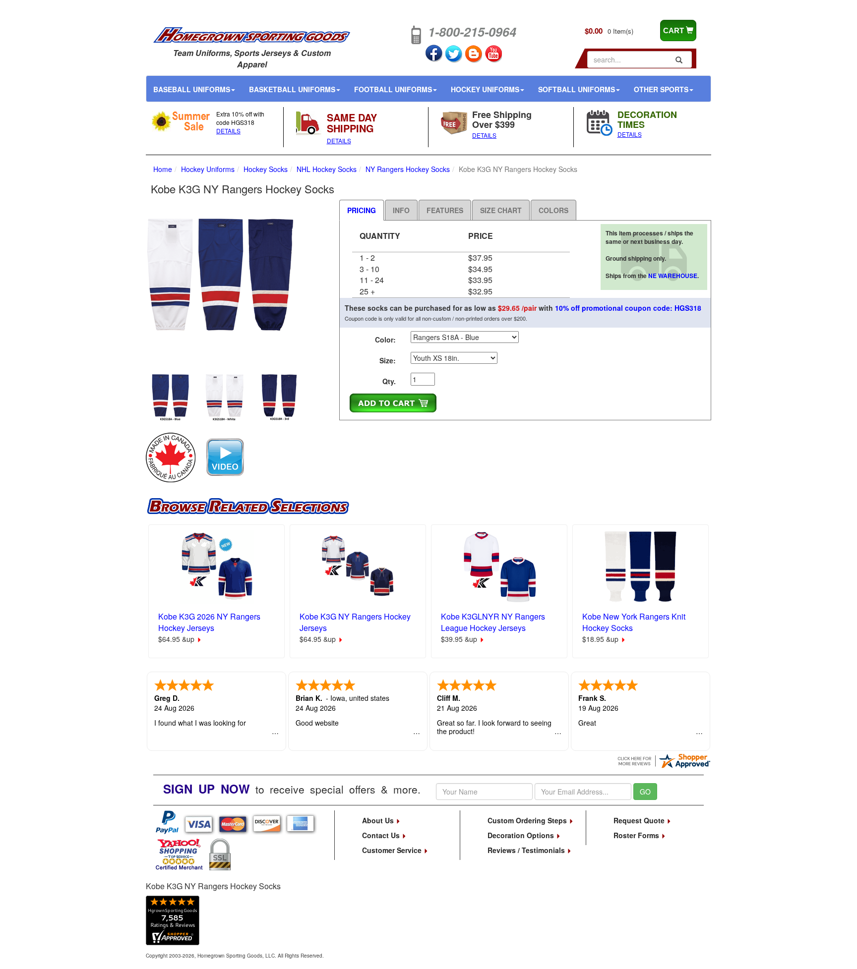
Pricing (361, 210)
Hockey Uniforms (485, 89)
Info (401, 210)
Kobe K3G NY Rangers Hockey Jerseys (355, 622)
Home (162, 169)
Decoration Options (522, 835)
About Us (379, 820)
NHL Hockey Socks (327, 169)
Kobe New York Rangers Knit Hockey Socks (633, 622)
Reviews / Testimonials (527, 850)
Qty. (389, 381)
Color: (385, 339)
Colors (553, 210)
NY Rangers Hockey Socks (408, 169)
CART (674, 30)
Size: (387, 360)
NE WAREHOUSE (672, 275)
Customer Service (393, 850)
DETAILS (228, 130)
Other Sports (661, 89)
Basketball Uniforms (292, 89)
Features (445, 210)
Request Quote (640, 820)
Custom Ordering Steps (528, 820)
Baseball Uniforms (191, 89)
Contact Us (382, 835)
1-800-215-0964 (472, 32)
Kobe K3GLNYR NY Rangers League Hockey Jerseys (493, 622)
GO (645, 792)
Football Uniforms (393, 89)
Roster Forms (637, 835)
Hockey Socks (266, 169)
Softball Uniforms (576, 89)
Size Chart (501, 210)
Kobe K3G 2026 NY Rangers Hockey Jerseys (209, 622)
